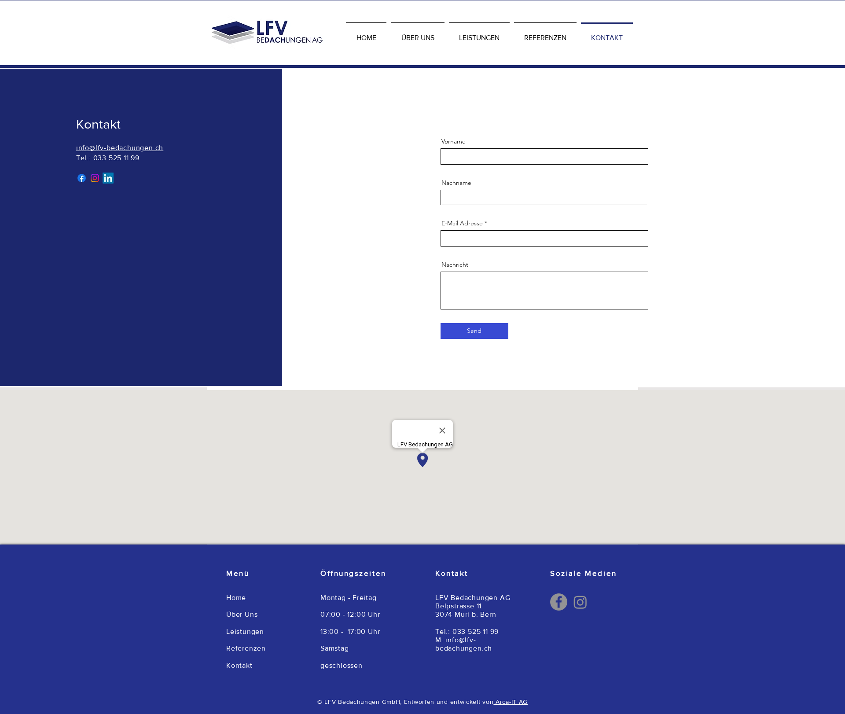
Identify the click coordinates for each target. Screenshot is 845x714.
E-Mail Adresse (462, 223)
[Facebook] (558, 602)
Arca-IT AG (510, 701)
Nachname (456, 183)
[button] (479, 33)
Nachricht (454, 264)
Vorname (453, 141)
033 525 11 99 (116, 158)
